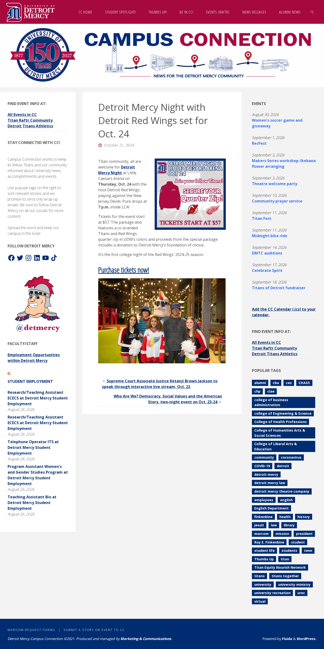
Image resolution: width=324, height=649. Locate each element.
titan (285, 559)
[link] (312, 12)
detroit (283, 466)
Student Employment (30, 381)
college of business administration (271, 402)
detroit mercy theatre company (281, 491)
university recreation (272, 593)
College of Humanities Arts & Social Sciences (279, 433)
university (262, 584)
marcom (261, 533)
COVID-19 (262, 466)
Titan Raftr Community (30, 120)
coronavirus (291, 457)
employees (263, 500)
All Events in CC (22, 114)
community (264, 457)
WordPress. (306, 638)
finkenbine (263, 516)
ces (289, 382)
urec (301, 593)
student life (264, 550)
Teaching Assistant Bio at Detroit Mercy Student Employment (32, 502)
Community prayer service (277, 201)
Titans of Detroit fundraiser (278, 287)
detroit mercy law (269, 483)
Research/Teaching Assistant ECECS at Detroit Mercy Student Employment (38, 398)
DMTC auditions (267, 253)
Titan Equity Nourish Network (280, 567)
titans (259, 576)
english (286, 500)
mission (282, 533)
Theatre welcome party (274, 183)
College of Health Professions (280, 421)
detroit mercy (266, 474)
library (289, 525)
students (289, 550)
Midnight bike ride (269, 235)
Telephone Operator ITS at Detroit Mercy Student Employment (33, 447)
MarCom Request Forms (31, 630)
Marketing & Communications (145, 638)
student (298, 542)
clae (270, 391)
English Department (271, 508)
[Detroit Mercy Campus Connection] (30, 11)
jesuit (259, 525)
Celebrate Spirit (267, 270)
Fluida (286, 638)
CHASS (304, 382)
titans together (285, 576)
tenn (308, 550)
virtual (259, 601)
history (303, 516)
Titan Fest (261, 218)
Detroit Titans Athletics (30, 126)
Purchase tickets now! (123, 269)
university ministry (294, 584)
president (304, 533)
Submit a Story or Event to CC (94, 630)
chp (257, 391)
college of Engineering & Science (282, 413)
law (274, 525)
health (285, 516)
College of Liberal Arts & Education (275, 446)
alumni (260, 382)
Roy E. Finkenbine (269, 542)
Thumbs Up (264, 559)
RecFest (259, 143)
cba (276, 382)
